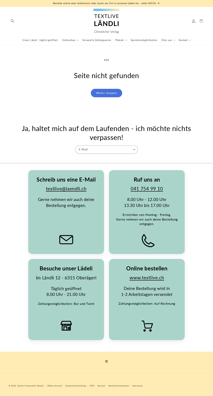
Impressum (137, 386)
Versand (101, 386)
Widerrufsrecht (54, 386)
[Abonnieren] (134, 149)
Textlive (21, 386)
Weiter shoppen (106, 92)
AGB (92, 386)
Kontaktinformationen (118, 386)
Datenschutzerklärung (75, 386)
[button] (12, 21)
